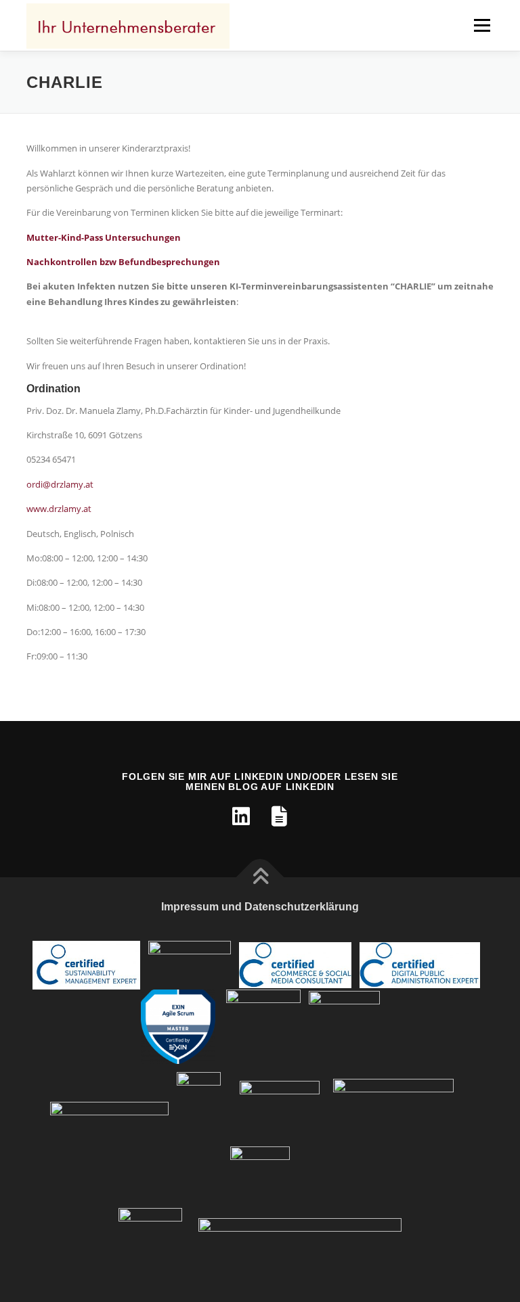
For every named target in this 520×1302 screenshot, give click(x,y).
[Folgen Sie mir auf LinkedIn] (241, 816)
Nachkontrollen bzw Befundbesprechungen (123, 262)
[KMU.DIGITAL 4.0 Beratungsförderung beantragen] (109, 1108)
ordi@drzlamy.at (59, 484)
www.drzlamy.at (58, 509)
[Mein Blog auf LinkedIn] (279, 816)
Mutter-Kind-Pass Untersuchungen (103, 237)
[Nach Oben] (260, 877)
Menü (482, 25)
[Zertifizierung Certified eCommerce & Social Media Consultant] (295, 964)
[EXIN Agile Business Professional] (344, 1025)
